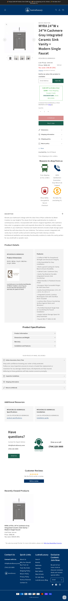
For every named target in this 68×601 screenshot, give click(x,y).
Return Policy (24, 574)
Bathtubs (38, 565)
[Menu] (5, 10)
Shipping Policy (25, 571)
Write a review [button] (34, 481)
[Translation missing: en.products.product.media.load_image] (10, 58)
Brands (37, 562)
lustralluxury (36, 597)
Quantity (41, 108)
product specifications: (14, 418)
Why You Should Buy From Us (53, 543)
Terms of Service (25, 580)
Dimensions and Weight (22, 338)
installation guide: (43, 418)
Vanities (38, 568)
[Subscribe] (61, 580)
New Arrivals (39, 574)
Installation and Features (22, 346)
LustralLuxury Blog (41, 580)
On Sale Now (39, 577)
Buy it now (51, 123)
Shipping (41, 70)
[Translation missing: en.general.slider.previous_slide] (5, 40)
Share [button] (42, 148)
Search (37, 559)
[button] (56, 10)
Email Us (14, 456)
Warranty (17, 342)
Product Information (21, 333)
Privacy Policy (24, 577)
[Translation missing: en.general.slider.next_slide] (34, 40)
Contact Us (23, 583)
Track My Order (25, 568)
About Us (23, 559)
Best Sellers (39, 571)
